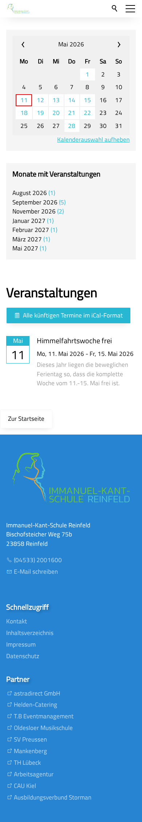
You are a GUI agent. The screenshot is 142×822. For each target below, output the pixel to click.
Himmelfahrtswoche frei (74, 340)
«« (32, 44)
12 (40, 100)
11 (24, 100)
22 (87, 112)
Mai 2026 (71, 44)
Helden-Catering (35, 704)
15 (87, 100)
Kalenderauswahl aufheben (93, 139)
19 (40, 112)
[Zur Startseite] (18, 8)
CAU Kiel (25, 785)
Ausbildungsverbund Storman (52, 797)
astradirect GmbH (37, 693)
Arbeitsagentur (34, 774)
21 (71, 112)
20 (56, 112)
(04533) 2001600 (38, 560)
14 (71, 100)
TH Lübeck (27, 762)
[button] (130, 8)
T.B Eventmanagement (44, 716)
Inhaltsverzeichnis (30, 633)
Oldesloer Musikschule (43, 727)
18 (24, 112)
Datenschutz (22, 656)
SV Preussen (30, 739)
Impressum (21, 644)
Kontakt (16, 621)
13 (56, 100)
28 (71, 125)
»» (109, 44)
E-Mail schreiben (36, 571)
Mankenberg (30, 751)
